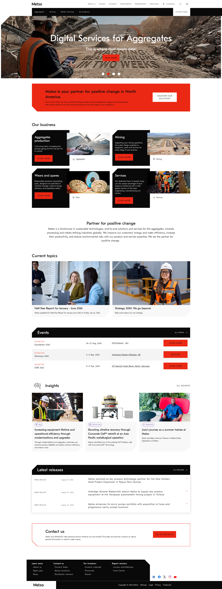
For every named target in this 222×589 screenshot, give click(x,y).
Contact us (59, 564)
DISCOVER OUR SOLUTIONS (164, 97)
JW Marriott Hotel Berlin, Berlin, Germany (131, 366)
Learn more (43, 158)
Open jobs (38, 571)
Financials (89, 571)
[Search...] (180, 4)
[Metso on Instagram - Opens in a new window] (170, 577)
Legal (151, 585)
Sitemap (143, 585)
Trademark (167, 585)
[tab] (103, 74)
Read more (111, 63)
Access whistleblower (123, 567)
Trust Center (119, 571)
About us (37, 567)
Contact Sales (61, 567)
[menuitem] (91, 4)
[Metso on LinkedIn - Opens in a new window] (154, 577)
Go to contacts (165, 534)
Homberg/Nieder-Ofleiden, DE (126, 355)
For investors (90, 564)
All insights (183, 386)
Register (175, 355)
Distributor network (64, 574)
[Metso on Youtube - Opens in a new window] (175, 577)
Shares (88, 574)
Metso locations (62, 571)
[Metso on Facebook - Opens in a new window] (159, 577)
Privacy (158, 585)
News (35, 574)
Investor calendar (93, 567)
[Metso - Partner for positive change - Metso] (45, 4)
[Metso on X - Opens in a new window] (164, 577)
